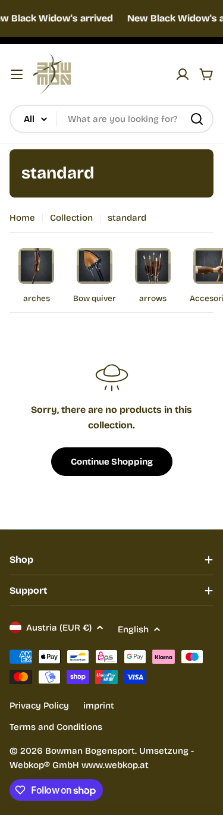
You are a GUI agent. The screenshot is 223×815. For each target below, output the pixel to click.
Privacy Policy (39, 705)
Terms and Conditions (56, 727)
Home (22, 217)
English (133, 629)
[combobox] (111, 119)
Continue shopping (112, 461)
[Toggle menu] (17, 74)
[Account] (182, 74)
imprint (98, 705)
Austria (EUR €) (59, 627)
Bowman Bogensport (90, 750)
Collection (71, 217)
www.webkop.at (115, 765)
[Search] (197, 119)
